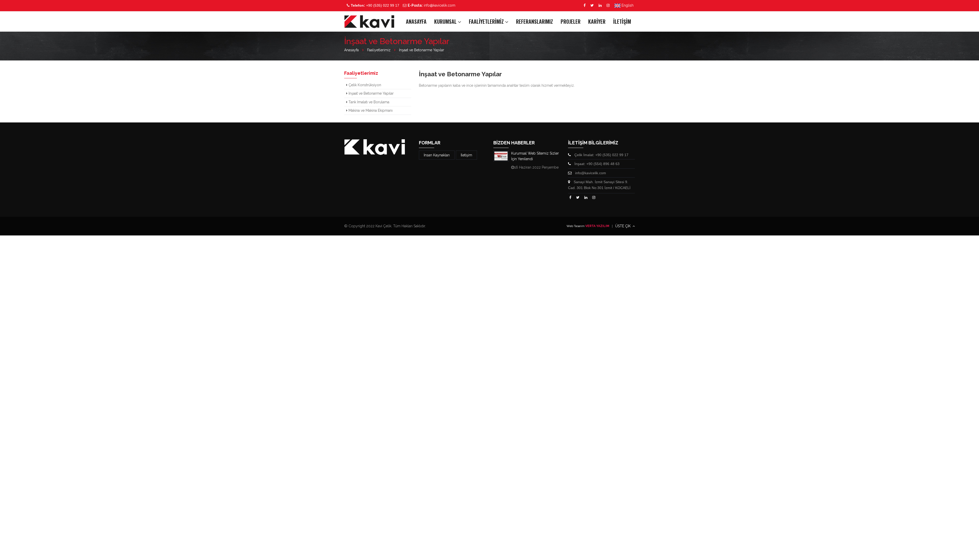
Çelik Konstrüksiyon (364, 85)
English (627, 5)
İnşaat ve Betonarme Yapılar (370, 93)
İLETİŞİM (622, 21)
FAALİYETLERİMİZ (487, 21)
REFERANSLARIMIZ (534, 21)
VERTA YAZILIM (597, 226)
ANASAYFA (416, 21)
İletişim (466, 155)
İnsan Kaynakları (437, 155)
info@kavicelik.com (431, 5)
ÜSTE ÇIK (623, 226)
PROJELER (571, 21)
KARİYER (597, 21)
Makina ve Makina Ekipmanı (370, 110)
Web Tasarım (575, 226)
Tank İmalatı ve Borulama (368, 102)
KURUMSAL (446, 21)
